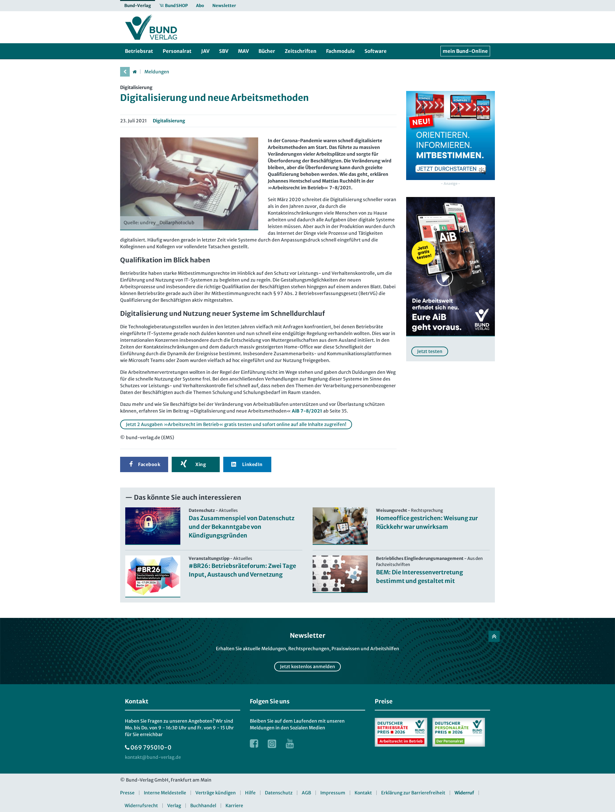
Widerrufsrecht (141, 805)
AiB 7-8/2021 (307, 411)
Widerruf (464, 793)
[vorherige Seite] (125, 72)
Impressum (332, 793)
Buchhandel (203, 805)
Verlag (174, 805)
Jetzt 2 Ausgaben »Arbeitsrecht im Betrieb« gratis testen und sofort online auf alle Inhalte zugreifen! (236, 424)
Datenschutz (278, 793)
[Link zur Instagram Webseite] (272, 743)
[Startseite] (134, 72)
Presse (127, 793)
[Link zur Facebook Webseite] (254, 743)
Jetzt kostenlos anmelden (307, 666)
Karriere (234, 805)
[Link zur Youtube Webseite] (290, 743)
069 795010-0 (150, 747)
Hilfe (250, 793)
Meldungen (156, 72)
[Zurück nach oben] (494, 636)
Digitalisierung (169, 121)
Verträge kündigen (215, 793)
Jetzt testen (429, 351)
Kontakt (363, 793)
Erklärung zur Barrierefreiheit (413, 793)
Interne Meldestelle (165, 793)
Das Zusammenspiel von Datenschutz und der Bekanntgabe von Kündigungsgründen (241, 526)
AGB (306, 793)
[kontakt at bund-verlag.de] (153, 757)
